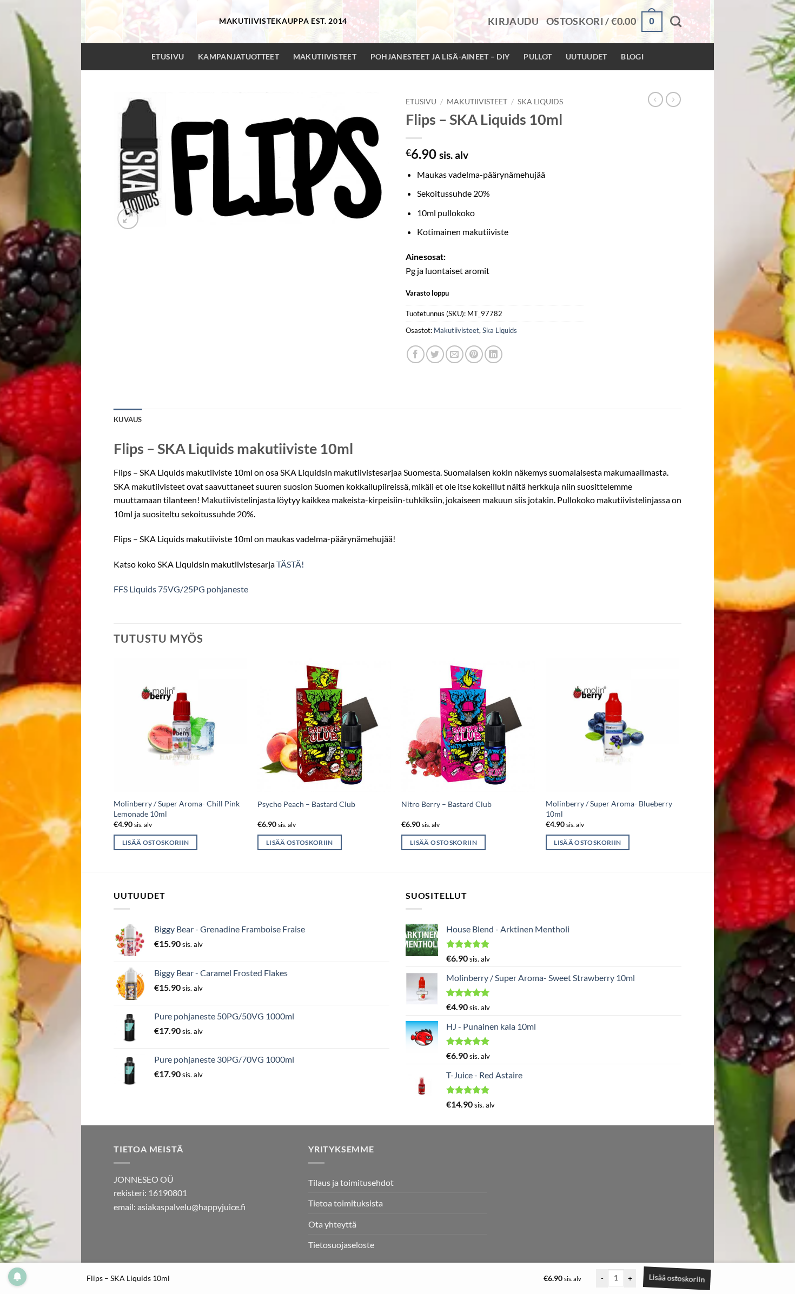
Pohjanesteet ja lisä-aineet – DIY (440, 56)
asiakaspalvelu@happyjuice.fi (191, 1207)
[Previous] (114, 764)
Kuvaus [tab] (128, 419)
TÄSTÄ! (290, 564)
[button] (513, 21)
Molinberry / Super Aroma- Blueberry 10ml (609, 808)
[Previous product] (673, 99)
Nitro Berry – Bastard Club (446, 804)
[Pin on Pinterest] (474, 354)
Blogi (632, 56)
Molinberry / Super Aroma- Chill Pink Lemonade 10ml (177, 808)
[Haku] (675, 21)
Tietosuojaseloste (341, 1244)
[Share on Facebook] (416, 354)
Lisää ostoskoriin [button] (155, 842)
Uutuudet (586, 56)
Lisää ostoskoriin (675, 1278)
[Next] (678, 764)
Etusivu (167, 56)
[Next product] (655, 99)
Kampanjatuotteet (238, 56)
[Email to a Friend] (454, 354)
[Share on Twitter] (435, 354)
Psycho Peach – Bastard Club (306, 804)
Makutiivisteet (324, 56)
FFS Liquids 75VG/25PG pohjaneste (181, 589)
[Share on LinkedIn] (493, 354)
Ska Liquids (540, 101)
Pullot (538, 56)
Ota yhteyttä (332, 1224)
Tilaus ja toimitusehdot (351, 1182)
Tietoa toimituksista (345, 1203)
